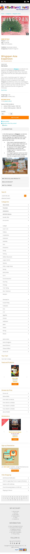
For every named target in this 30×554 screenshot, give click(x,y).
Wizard (4, 333)
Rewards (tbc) (16, 516)
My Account (16, 511)
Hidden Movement (7, 257)
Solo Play (5, 281)
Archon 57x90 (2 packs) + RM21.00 (12, 108)
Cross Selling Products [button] (12, 178)
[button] (4, 376)
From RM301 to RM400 (9, 409)
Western (5, 294)
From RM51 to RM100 (8, 399)
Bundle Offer (6, 217)
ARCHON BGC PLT (19, 545)
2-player (5, 225)
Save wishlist (5, 121)
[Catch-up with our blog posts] (15, 543)
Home (2, 13)
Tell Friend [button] (8, 185)
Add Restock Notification (9, 478)
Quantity (3, 111)
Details (15, 384)
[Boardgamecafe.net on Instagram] (13, 543)
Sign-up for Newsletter (15, 541)
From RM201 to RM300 (9, 405)
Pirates (4, 327)
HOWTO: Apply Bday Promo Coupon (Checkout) (15, 481)
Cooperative (6, 235)
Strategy (5, 285)
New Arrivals (6, 205)
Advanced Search (6, 198)
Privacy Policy (16, 534)
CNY (4, 312)
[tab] (15, 129)
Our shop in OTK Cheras (16, 527)
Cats (4, 309)
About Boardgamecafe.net (16, 526)
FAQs (16, 517)
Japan (4, 324)
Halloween (5, 321)
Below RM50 (6, 396)
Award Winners (6, 345)
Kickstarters (6, 211)
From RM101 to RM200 (9, 402)
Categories (8, 13)
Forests (5, 318)
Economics (5, 247)
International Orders (16, 530)
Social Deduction (7, 278)
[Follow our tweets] (17, 543)
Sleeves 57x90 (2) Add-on (7, 104)
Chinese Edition (6, 348)
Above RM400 (6, 412)
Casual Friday (6, 302)
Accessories (6, 220)
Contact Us (16, 519)
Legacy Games (6, 260)
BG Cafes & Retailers (16, 532)
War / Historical (6, 291)
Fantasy (5, 253)
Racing (4, 269)
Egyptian (5, 315)
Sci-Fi (4, 275)
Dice (4, 244)
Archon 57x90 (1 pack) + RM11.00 (12, 106)
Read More (4, 90)
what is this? (8, 101)
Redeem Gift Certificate (8, 484)
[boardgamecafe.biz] (14, 8)
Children (5, 232)
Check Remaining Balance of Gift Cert (12, 487)
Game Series (6, 339)
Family (4, 250)
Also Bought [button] (8, 182)
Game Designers (7, 342)
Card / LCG (5, 229)
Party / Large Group (8, 266)
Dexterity (5, 241)
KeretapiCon (6, 299)
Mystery (5, 263)
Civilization (5, 305)
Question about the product (9, 123)
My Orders (16, 514)
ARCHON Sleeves (7, 214)
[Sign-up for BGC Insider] (19, 543)
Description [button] (8, 129)
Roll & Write (6, 272)
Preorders (5, 208)
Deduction (5, 238)
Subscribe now (15, 470)
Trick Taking (6, 288)
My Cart (16, 513)
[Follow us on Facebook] (10, 543)
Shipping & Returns (7, 490)
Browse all (5, 351)
